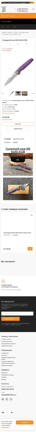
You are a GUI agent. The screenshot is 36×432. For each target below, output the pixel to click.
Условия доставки (6, 341)
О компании (5, 353)
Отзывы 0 (7, 142)
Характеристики (18, 139)
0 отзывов (15, 235)
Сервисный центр (6, 346)
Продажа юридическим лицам (8, 358)
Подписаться (9, 319)
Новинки (4, 377)
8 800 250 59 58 (7, 389)
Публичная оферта (7, 365)
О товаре (7, 139)
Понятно (24, 422)
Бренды (3, 379)
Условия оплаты (6, 339)
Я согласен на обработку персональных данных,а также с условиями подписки (17, 324)
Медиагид (4, 373)
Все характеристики (8, 113)
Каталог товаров (9, 16)
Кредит (15, 142)
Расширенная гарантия (8, 343)
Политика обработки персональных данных (8, 362)
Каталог (10, 32)
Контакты (4, 355)
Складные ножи (24, 32)
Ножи (16, 32)
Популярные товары (7, 375)
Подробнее (5, 427)
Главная (3, 32)
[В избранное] (18, 44)
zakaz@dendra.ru (8, 395)
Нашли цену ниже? (7, 119)
